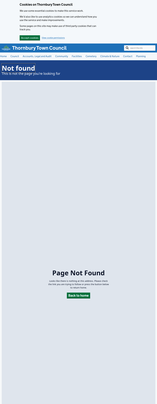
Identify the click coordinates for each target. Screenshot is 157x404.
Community (61, 56)
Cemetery (91, 56)
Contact (127, 56)
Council (14, 56)
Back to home (78, 295)
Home (3, 56)
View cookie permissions (53, 37)
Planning (141, 56)
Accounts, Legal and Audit (37, 56)
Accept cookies (30, 37)
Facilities (77, 56)
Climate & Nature (109, 56)
